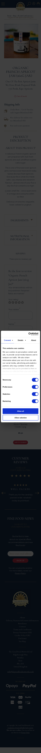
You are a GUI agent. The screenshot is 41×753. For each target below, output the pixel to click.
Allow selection (20, 418)
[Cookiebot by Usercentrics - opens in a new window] (28, 333)
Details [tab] (20, 340)
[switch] (35, 387)
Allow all (20, 411)
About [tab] (33, 340)
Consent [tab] (7, 340)
